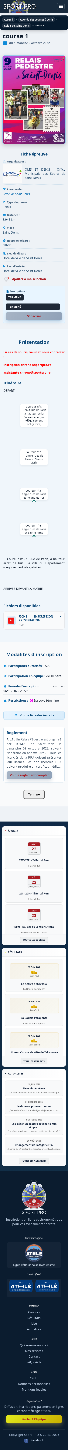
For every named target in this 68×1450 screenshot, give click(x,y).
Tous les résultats (34, 1061)
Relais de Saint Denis (16, 194)
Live (34, 1323)
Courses (34, 1312)
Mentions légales (34, 1389)
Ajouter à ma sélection (28, 279)
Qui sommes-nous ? (34, 1345)
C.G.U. (34, 1378)
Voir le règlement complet (29, 775)
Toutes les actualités (34, 1160)
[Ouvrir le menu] (61, 6)
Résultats (34, 1318)
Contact (34, 1356)
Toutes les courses (34, 939)
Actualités (34, 1329)
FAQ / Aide (34, 1362)
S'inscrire (34, 316)
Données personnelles (34, 1384)
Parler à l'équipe (34, 1419)
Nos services (34, 1351)
